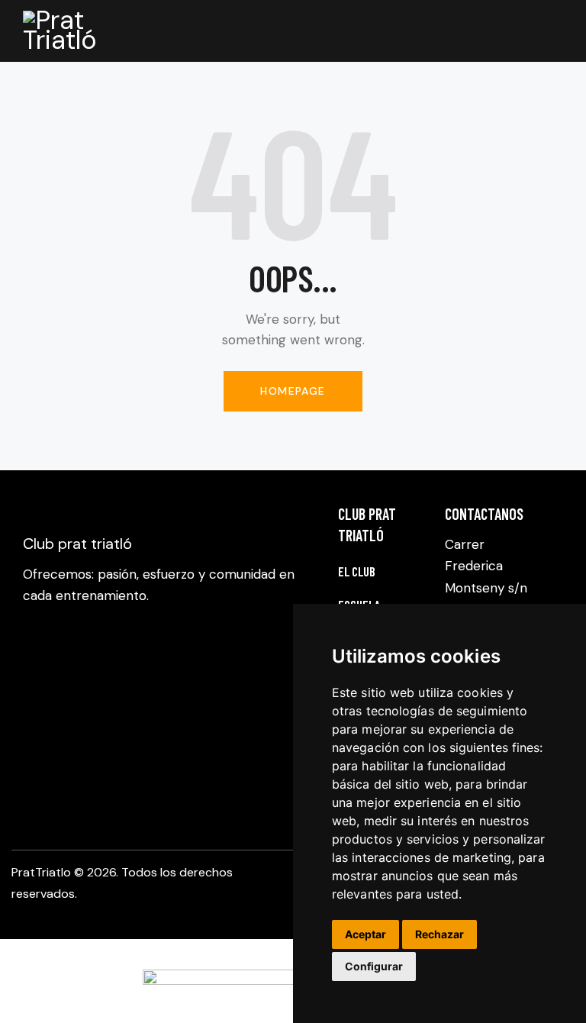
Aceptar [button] (365, 934)
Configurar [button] (374, 966)
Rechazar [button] (439, 934)
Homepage (292, 391)
